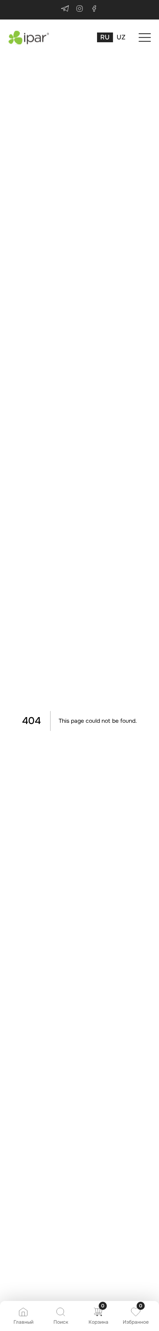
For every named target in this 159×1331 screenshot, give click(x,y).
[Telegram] (65, 10)
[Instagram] (79, 10)
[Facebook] (94, 10)
